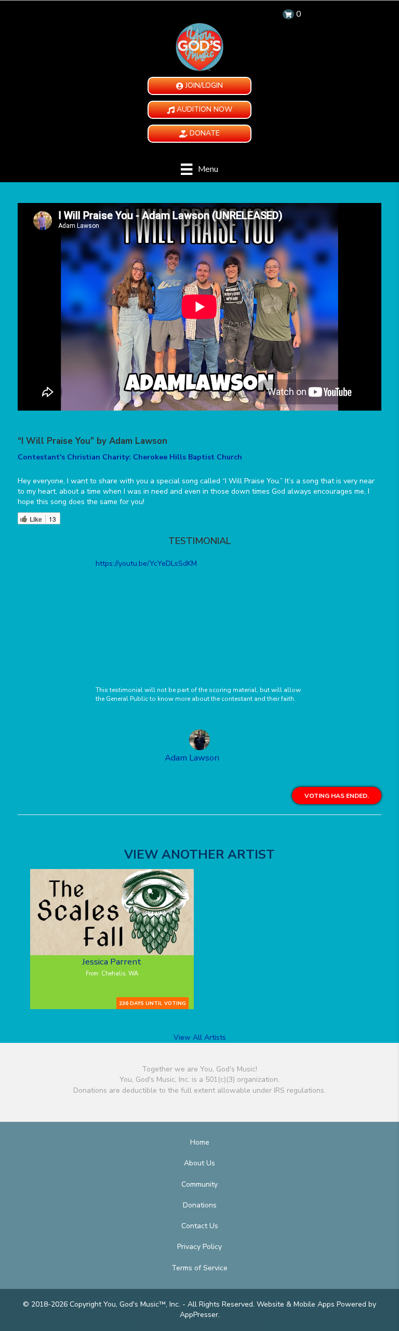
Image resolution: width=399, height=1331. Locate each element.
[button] (199, 86)
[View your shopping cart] (288, 14)
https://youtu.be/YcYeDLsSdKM (146, 563)
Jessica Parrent (111, 962)
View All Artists (200, 1037)
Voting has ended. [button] (336, 796)
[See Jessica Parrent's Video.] (112, 912)
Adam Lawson (192, 758)
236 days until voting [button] (152, 1003)
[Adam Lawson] (199, 741)
